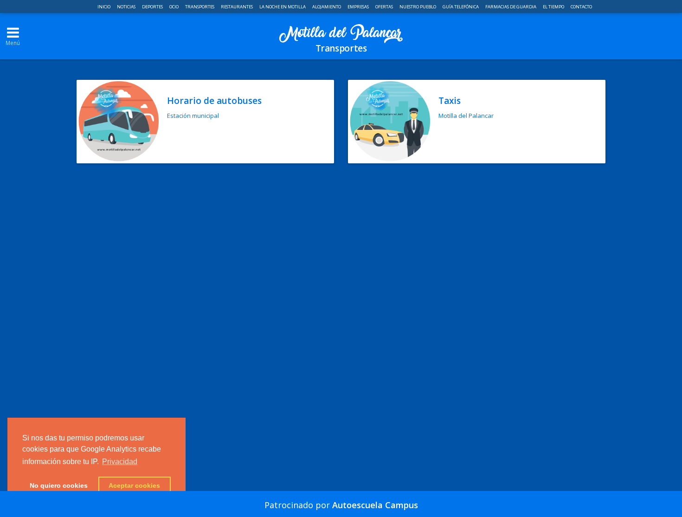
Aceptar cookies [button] (134, 485)
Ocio (174, 7)
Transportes (200, 7)
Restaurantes (237, 7)
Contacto (581, 7)
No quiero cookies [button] (59, 485)
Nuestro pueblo (418, 7)
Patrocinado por (341, 505)
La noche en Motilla (283, 7)
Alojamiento (327, 7)
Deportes (153, 7)
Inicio (104, 7)
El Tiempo (554, 7)
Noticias (126, 7)
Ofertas (384, 7)
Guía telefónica (461, 7)
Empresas (358, 7)
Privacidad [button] (119, 461)
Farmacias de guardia (511, 7)
